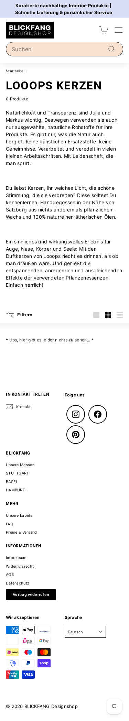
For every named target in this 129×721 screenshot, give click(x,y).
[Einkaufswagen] (104, 30)
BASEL (12, 481)
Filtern (24, 314)
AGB (10, 574)
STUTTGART (17, 473)
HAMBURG (15, 490)
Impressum (16, 557)
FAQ (9, 524)
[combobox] (64, 49)
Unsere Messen (20, 464)
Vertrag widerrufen (31, 594)
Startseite (14, 71)
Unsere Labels (19, 515)
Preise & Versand (21, 532)
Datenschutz (17, 583)
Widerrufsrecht (20, 566)
